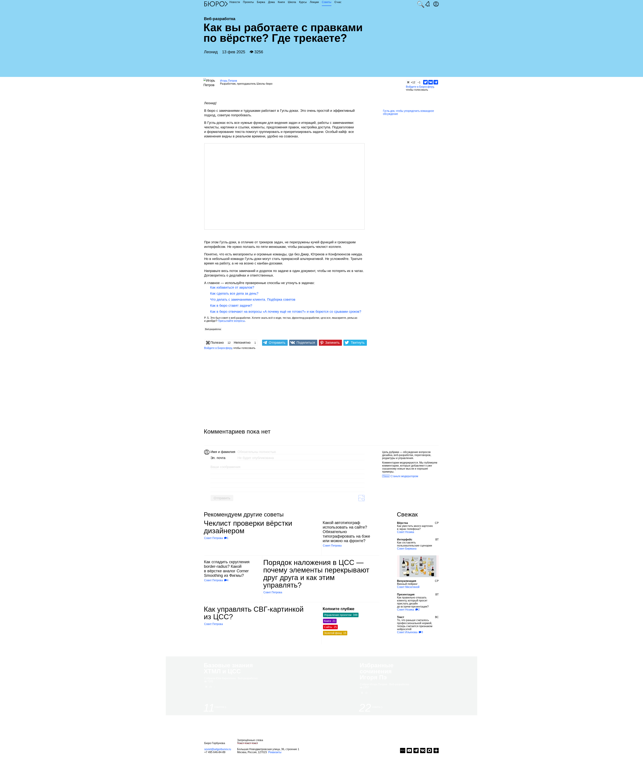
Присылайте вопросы (231, 320)
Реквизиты (274, 752)
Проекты (248, 2)
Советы (326, 2)
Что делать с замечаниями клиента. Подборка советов (252, 299)
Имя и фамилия (222, 452)
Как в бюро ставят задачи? (231, 305)
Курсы (303, 2)
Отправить (222, 498)
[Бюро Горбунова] (216, 3)
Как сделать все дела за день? (234, 293)
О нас (337, 2)
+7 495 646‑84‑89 (214, 752)
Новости (234, 2)
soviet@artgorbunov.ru (217, 749)
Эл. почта (217, 458)
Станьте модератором (404, 476)
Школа (292, 2)
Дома (271, 2)
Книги (281, 2)
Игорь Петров (228, 80)
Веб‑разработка (213, 329)
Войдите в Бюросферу (420, 86)
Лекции (314, 2)
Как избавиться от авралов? (232, 287)
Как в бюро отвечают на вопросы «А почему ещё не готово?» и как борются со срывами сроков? (285, 311)
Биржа (261, 2)
